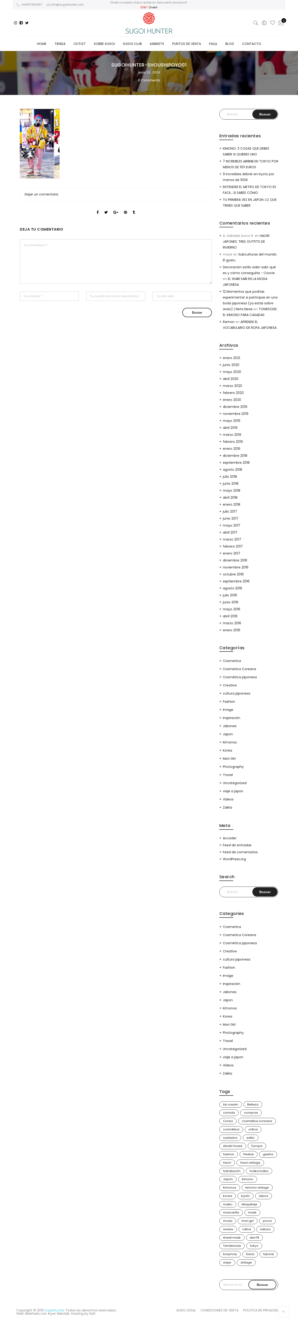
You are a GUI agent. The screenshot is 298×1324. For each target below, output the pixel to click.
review (228, 1229)
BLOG (229, 43)
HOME (41, 43)
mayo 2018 (231, 490)
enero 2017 (231, 553)
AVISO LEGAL (186, 1310)
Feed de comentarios (240, 852)
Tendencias (232, 1245)
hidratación (231, 1171)
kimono (247, 1179)
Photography (233, 766)
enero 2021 (231, 358)
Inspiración (231, 718)
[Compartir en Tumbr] (134, 208)
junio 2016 (230, 602)
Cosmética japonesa (240, 677)
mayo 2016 (231, 609)
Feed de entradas (237, 845)
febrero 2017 (233, 546)
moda (227, 1221)
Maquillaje (249, 1204)
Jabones (230, 726)
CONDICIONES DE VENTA (219, 1310)
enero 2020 (232, 399)
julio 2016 (230, 595)
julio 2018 (230, 476)
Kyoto (245, 1196)
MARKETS (157, 43)
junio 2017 (230, 518)
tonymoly (230, 1254)
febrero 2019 (233, 441)
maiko (228, 1204)
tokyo (254, 1245)
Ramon (228, 321)
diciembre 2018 (235, 455)
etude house (232, 1146)
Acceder (230, 838)
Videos (228, 799)
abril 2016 (230, 616)
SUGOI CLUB (132, 43)
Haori (227, 1162)
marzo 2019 (232, 434)
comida (229, 1112)
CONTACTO (251, 43)
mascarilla (231, 1212)
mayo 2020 (232, 372)
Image (228, 709)
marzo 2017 (232, 539)
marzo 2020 (232, 385)
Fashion (229, 701)
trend (250, 1254)
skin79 (254, 1237)
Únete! (153, 7)
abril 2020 (230, 378)
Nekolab (63, 1313)
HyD (92, 1313)
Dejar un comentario (41, 194)
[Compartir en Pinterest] (125, 208)
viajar (227, 1262)
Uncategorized (235, 783)
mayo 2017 (231, 525)
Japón (228, 1179)
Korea (227, 750)
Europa (256, 1146)
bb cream (230, 1104)
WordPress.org (234, 859)
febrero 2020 (233, 392)
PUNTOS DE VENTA (186, 43)
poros (267, 1221)
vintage (246, 1262)
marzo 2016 (232, 623)
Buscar (262, 1285)
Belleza (252, 1104)
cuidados (230, 1138)
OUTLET (80, 43)
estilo (251, 1138)
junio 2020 (231, 365)
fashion (228, 1154)
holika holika (259, 1171)
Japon (228, 734)
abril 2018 (230, 497)
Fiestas (248, 1154)
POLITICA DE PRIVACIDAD (262, 1310)
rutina (246, 1229)
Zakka (227, 807)
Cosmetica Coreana (239, 669)
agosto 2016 (232, 588)
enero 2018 (231, 504)
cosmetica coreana (257, 1121)
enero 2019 (231, 448)
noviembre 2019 (235, 413)
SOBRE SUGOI (104, 43)
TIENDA (59, 43)
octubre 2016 (233, 574)
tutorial (268, 1254)
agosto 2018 (232, 469)
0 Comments (149, 80)
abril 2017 (230, 532)
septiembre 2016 (236, 581)
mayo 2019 (231, 420)
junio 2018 (230, 483)
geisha (268, 1154)
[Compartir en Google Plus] (115, 208)
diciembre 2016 (235, 560)
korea (227, 1196)
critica (253, 1129)
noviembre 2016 (235, 567)
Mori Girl (229, 758)
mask (252, 1212)
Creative (230, 685)
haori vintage (250, 1162)
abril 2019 (230, 427)
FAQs (213, 43)
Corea (228, 1121)
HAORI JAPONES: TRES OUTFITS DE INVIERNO (246, 241)
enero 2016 (231, 630)
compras (251, 1112)
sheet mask (232, 1237)
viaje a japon (233, 791)
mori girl (247, 1221)
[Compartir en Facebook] (98, 208)
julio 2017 (230, 511)
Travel (228, 775)
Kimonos (230, 742)
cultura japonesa (236, 693)
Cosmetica (232, 661)
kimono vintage (257, 1187)
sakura (265, 1229)
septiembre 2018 (236, 462)
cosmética (231, 1129)
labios (263, 1196)
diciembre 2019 (235, 406)
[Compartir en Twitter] (106, 208)
